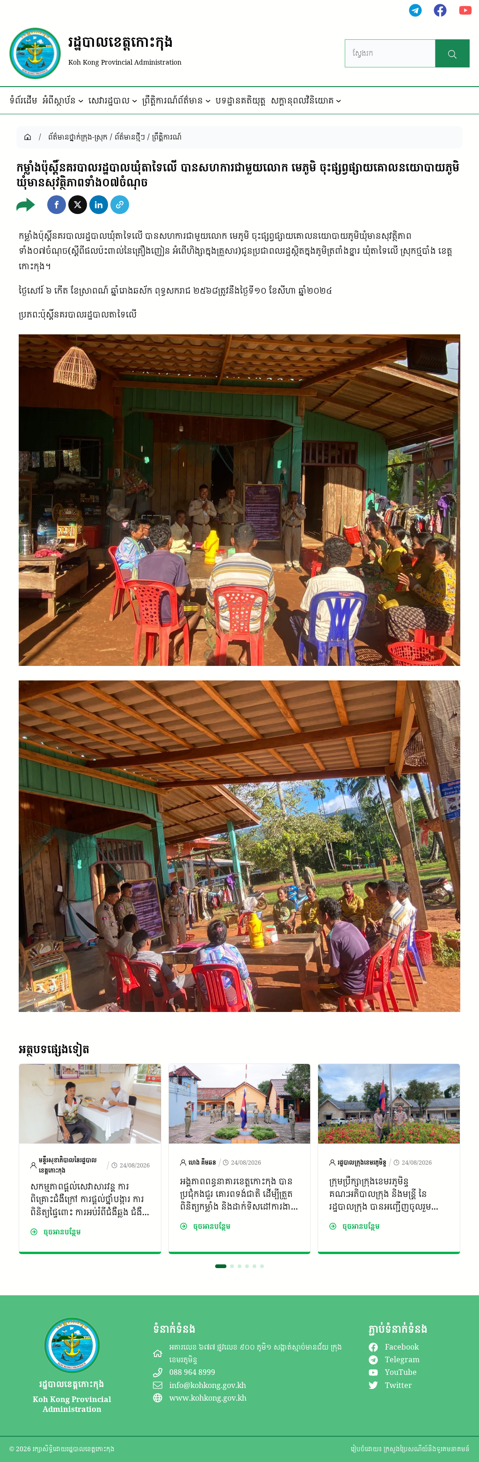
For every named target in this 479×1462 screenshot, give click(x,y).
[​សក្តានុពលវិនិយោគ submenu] (338, 100)
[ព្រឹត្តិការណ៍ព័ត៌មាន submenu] (208, 100)
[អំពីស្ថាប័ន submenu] (81, 100)
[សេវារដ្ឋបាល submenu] (135, 100)
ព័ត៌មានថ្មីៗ (130, 136)
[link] (90, 1158)
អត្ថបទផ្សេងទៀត (54, 1048)
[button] (56, 204)
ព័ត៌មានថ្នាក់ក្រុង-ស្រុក (78, 136)
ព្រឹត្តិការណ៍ (166, 136)
